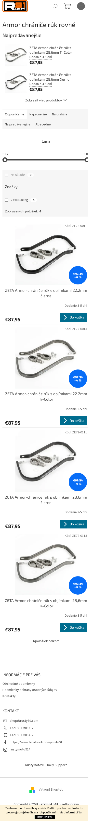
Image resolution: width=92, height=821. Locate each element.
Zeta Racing (23, 199)
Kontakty (9, 696)
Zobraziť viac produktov (43, 100)
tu (80, 812)
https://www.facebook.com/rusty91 (36, 742)
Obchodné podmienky (18, 683)
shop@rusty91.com (24, 720)
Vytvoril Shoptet (51, 789)
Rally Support (57, 765)
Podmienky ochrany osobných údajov (29, 689)
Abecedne (43, 124)
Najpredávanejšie (17, 124)
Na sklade (21, 174)
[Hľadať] (55, 6)
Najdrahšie (59, 114)
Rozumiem (45, 817)
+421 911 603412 (22, 727)
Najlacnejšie (38, 114)
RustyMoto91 (35, 765)
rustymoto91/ (20, 749)
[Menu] (81, 6)
